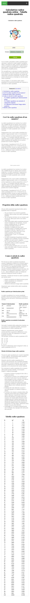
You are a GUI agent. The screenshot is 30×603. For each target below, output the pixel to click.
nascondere (17, 88)
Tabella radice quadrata (9, 107)
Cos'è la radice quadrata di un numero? (13, 93)
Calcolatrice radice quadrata (10, 91)
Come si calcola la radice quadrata (12, 96)
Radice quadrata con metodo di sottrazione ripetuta (14, 101)
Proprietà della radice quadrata (11, 94)
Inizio (4, 3)
